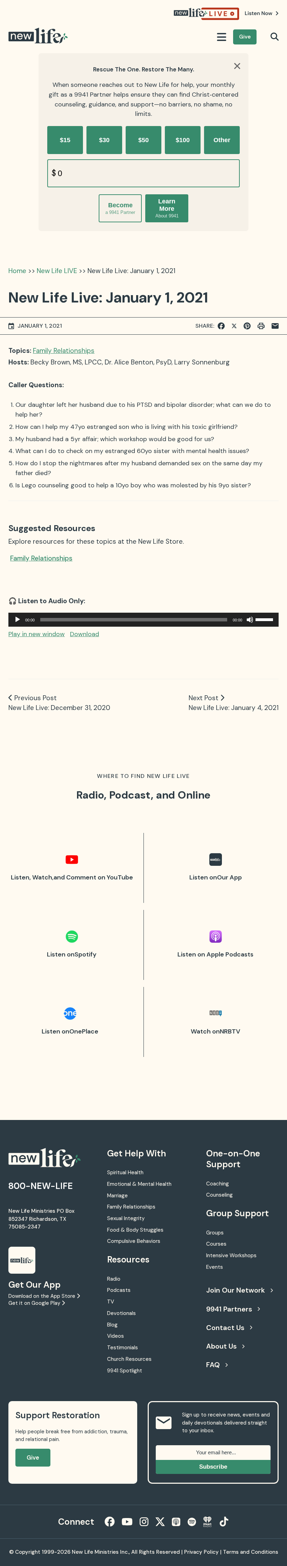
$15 (65, 140)
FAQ (213, 1364)
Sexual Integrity (126, 1218)
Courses (216, 1243)
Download (84, 634)
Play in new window (36, 634)
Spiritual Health (125, 1172)
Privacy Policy (201, 1551)
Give (245, 36)
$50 (143, 140)
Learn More (166, 208)
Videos (115, 1335)
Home (17, 270)
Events (214, 1267)
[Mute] (249, 619)
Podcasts (119, 1290)
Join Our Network (235, 1290)
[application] (143, 620)
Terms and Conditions (250, 1551)
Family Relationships (63, 350)
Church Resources (129, 1359)
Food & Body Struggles (135, 1229)
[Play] (17, 619)
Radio (113, 1278)
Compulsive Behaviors (133, 1241)
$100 (183, 140)
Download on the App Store (42, 1296)
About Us (221, 1346)
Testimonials (122, 1347)
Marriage (117, 1195)
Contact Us (225, 1327)
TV (110, 1301)
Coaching (217, 1183)
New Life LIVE (57, 270)
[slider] (265, 619)
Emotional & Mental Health (139, 1184)
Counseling (219, 1194)
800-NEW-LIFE (40, 1186)
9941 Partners (229, 1309)
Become (120, 208)
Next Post (203, 698)
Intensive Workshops (231, 1255)
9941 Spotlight (124, 1370)
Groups (215, 1232)
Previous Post (35, 698)
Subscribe (213, 1466)
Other (222, 140)
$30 (104, 140)
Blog (112, 1324)
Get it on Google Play (35, 1303)
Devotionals (121, 1313)
